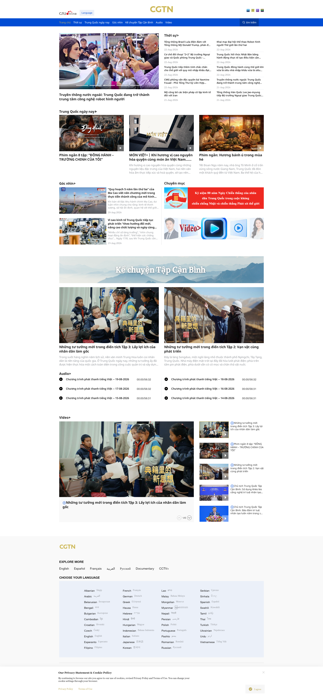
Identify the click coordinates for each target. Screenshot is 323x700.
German (132, 596)
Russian (171, 647)
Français (96, 568)
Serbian (209, 590)
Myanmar (175, 607)
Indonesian (138, 630)
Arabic (92, 596)
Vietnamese (213, 642)
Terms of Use (85, 688)
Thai (205, 619)
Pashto (169, 636)
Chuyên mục (174, 183)
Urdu (206, 636)
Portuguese (174, 630)
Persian (170, 619)
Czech (91, 630)
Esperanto (95, 642)
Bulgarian (96, 613)
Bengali (91, 607)
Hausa (130, 607)
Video (64, 417)
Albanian (93, 590)
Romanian (172, 642)
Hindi (129, 619)
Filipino (93, 647)
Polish (169, 625)
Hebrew (131, 613)
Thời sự (170, 35)
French (132, 590)
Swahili (210, 607)
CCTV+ (164, 568)
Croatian (94, 625)
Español (79, 568)
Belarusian (97, 602)
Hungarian (133, 625)
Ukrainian (212, 630)
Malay (173, 596)
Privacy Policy (65, 688)
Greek (132, 602)
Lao (167, 590)
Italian (131, 636)
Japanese (133, 642)
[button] (82, 85)
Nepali (169, 613)
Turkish (208, 625)
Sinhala (208, 596)
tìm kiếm (251, 22)
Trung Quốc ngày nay (77, 111)
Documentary (145, 568)
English (64, 568)
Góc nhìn (66, 183)
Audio (64, 373)
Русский (125, 568)
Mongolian (173, 602)
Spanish (209, 602)
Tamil (206, 613)
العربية (111, 568)
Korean (131, 647)
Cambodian (93, 619)
